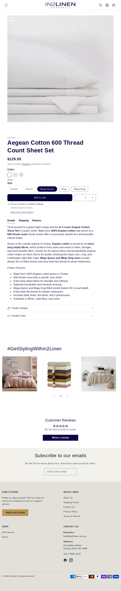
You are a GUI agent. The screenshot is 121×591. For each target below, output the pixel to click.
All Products (8, 532)
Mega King (79, 189)
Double (15, 190)
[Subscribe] (73, 471)
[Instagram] (71, 560)
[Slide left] (54, 396)
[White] (9, 175)
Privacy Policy (70, 511)
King (64, 189)
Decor (5, 537)
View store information (22, 212)
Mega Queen (47, 189)
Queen (31, 190)
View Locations (15, 512)
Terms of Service (72, 516)
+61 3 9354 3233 (72, 554)
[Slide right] (67, 396)
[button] (6, 5)
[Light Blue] (21, 175)
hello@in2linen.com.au (75, 536)
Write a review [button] (60, 437)
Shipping (26, 164)
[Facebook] (65, 560)
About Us (68, 498)
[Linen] (15, 175)
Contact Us (69, 507)
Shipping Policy (71, 502)
